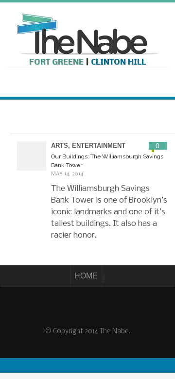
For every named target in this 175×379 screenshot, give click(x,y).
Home (86, 276)
